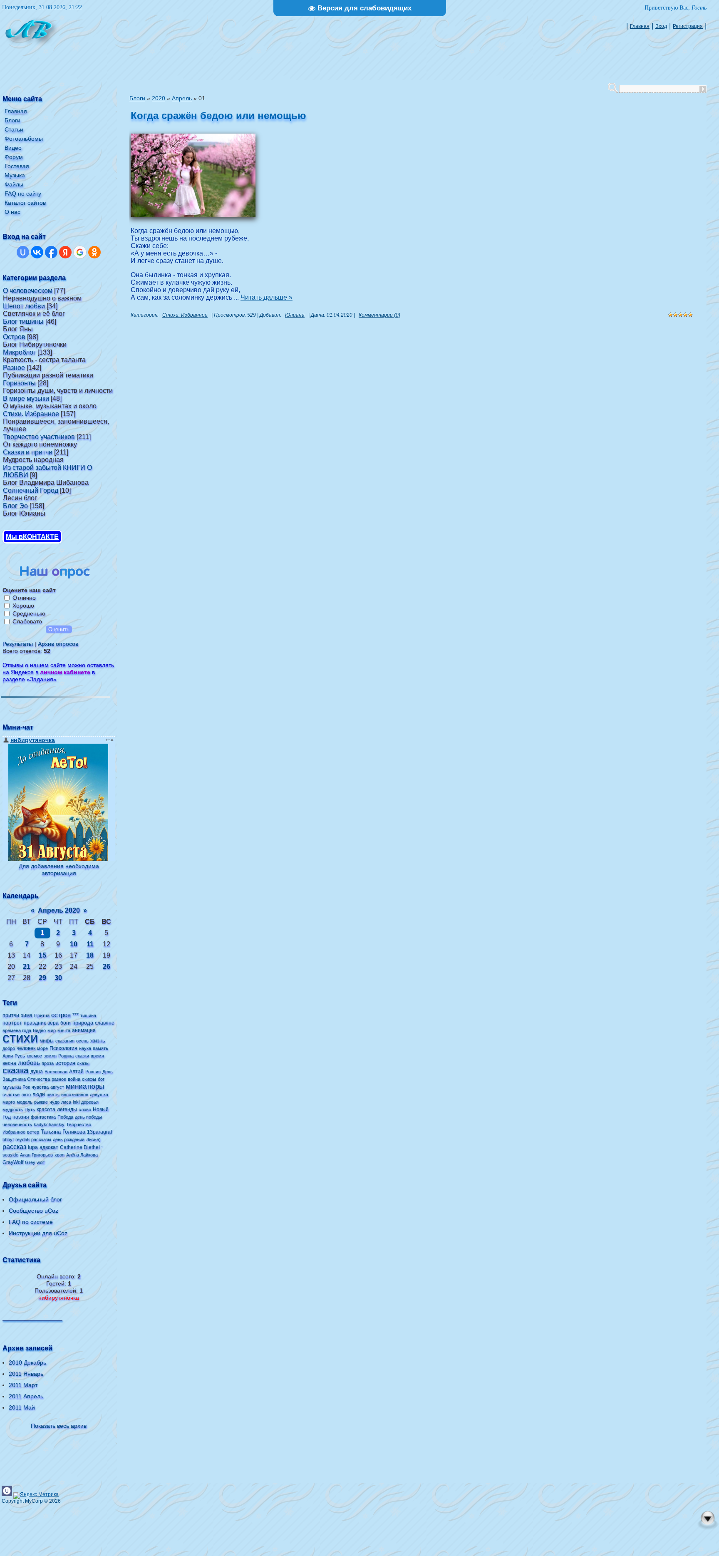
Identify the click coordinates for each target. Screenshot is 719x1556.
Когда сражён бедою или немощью (218, 115)
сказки (82, 1055)
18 (90, 955)
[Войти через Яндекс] (65, 252)
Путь (30, 1109)
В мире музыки (26, 398)
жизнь (97, 1040)
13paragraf (99, 1132)
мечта (63, 1030)
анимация (84, 1030)
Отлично (24, 597)
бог (101, 1079)
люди (38, 1094)
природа (82, 1023)
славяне (104, 1023)
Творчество (78, 1124)
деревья (90, 1101)
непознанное (74, 1094)
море (42, 1048)
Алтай (76, 1072)
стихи (20, 1037)
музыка (11, 1087)
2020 (158, 98)
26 (106, 966)
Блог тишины (23, 321)
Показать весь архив (59, 1425)
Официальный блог (35, 1199)
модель (24, 1101)
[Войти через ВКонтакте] (37, 252)
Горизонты (19, 383)
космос (34, 1055)
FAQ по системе (31, 1221)
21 (26, 966)
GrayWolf (12, 1162)
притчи (10, 1015)
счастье (11, 1094)
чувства (40, 1086)
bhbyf (8, 1139)
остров (61, 1015)
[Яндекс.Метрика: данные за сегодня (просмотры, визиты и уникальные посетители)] (36, 1495)
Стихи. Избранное (31, 413)
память (100, 1048)
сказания (64, 1040)
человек (26, 1048)
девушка (99, 1094)
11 (90, 944)
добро (8, 1048)
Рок (26, 1086)
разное (59, 1079)
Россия (93, 1071)
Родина (66, 1055)
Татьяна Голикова (63, 1132)
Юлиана (295, 315)
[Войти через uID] (23, 252)
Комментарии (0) (379, 315)
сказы (83, 1063)
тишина (88, 1015)
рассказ (14, 1146)
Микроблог (19, 352)
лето (26, 1094)
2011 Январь (26, 1373)
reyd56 (22, 1139)
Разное (14, 367)
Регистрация (688, 26)
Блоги (137, 98)
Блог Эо (15, 505)
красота (46, 1109)
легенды (67, 1109)
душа (36, 1072)
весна (9, 1063)
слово (85, 1109)
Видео (39, 1030)
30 (58, 977)
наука (85, 1048)
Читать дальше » (266, 297)
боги (65, 1023)
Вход (661, 26)
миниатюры (85, 1086)
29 (42, 977)
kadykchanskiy (49, 1124)
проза (48, 1063)
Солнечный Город (30, 490)
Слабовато (27, 621)
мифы (47, 1041)
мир (51, 1030)
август (57, 1086)
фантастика (43, 1116)
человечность (17, 1124)
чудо (55, 1101)
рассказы (41, 1139)
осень (82, 1040)
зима (26, 1015)
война (74, 1079)
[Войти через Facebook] (51, 252)
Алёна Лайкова (82, 1154)
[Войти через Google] (80, 252)
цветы (53, 1094)
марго (8, 1101)
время (97, 1055)
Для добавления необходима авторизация (59, 869)
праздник (35, 1023)
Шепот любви (24, 306)
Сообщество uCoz (33, 1210)
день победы (88, 1116)
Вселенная (56, 1071)
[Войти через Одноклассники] (94, 252)
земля (50, 1055)
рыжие (41, 1101)
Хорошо (23, 605)
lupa (33, 1147)
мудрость (12, 1109)
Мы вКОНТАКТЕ (32, 536)
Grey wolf (35, 1162)
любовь (29, 1063)
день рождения (68, 1139)
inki (76, 1101)
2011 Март (23, 1385)
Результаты (17, 643)
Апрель (182, 98)
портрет (12, 1023)
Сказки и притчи (27, 452)
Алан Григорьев (36, 1154)
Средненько (28, 613)
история (65, 1063)
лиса (66, 1101)
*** (75, 1015)
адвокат (49, 1147)
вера (53, 1023)
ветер (33, 1131)
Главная (640, 26)
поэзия (20, 1117)
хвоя (59, 1154)
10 (73, 944)
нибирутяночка (58, 1297)
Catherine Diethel (80, 1147)
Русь (20, 1055)
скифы (89, 1079)
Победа (65, 1116)
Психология (63, 1048)
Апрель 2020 (59, 910)
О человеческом (27, 290)
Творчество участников (39, 436)
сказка (15, 1070)
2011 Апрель (26, 1396)
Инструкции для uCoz (38, 1233)
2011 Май (22, 1407)
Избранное (13, 1131)
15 (42, 955)
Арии (7, 1055)
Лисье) (93, 1139)
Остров (14, 336)
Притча (42, 1015)
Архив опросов (58, 643)
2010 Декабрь (27, 1362)
